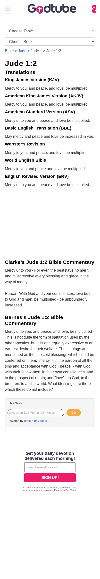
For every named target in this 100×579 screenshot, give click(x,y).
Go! (73, 412)
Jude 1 (36, 51)
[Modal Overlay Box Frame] (50, 472)
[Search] (94, 9)
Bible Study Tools (35, 421)
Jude (22, 51)
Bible (9, 51)
